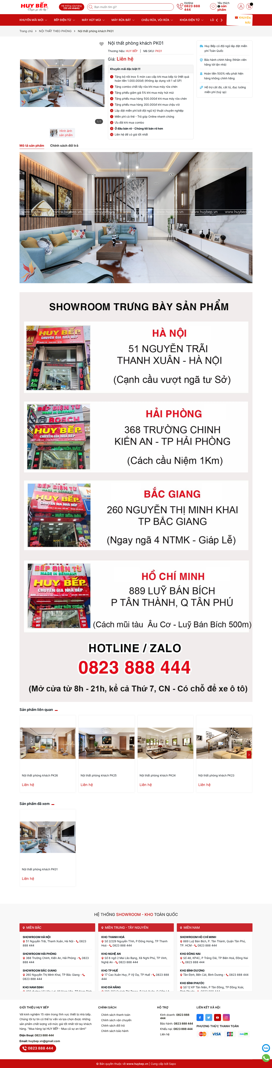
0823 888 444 (192, 8)
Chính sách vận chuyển (116, 1020)
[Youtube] (217, 1017)
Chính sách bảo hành (114, 1031)
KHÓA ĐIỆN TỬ (190, 20)
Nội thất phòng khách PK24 (158, 775)
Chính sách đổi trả (113, 1025)
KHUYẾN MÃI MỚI (32, 20)
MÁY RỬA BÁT (122, 20)
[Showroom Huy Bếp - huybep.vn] (38, 6)
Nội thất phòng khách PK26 (40, 775)
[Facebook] (200, 1017)
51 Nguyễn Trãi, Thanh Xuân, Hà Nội (50, 941)
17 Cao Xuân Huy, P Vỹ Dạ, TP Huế (128, 974)
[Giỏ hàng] (249, 6)
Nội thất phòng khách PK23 (216, 775)
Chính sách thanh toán (115, 1014)
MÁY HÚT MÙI (92, 20)
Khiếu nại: (176, 1029)
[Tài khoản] (241, 6)
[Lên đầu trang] (266, 1038)
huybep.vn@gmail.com (44, 1041)
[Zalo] (266, 1048)
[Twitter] (208, 1017)
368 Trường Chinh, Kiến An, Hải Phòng (51, 958)
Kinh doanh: (174, 1016)
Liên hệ (164, 1034)
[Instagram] (226, 1017)
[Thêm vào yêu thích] (101, 43)
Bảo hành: (176, 1023)
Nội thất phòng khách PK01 (40, 869)
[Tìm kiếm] (91, 7)
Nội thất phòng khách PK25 (99, 775)
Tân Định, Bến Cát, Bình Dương (203, 974)
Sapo (172, 1063)
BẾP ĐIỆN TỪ (63, 20)
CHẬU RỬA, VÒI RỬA (155, 20)
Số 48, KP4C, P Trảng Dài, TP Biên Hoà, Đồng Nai (215, 958)
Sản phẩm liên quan (36, 709)
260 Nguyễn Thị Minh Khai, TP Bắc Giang (53, 974)
